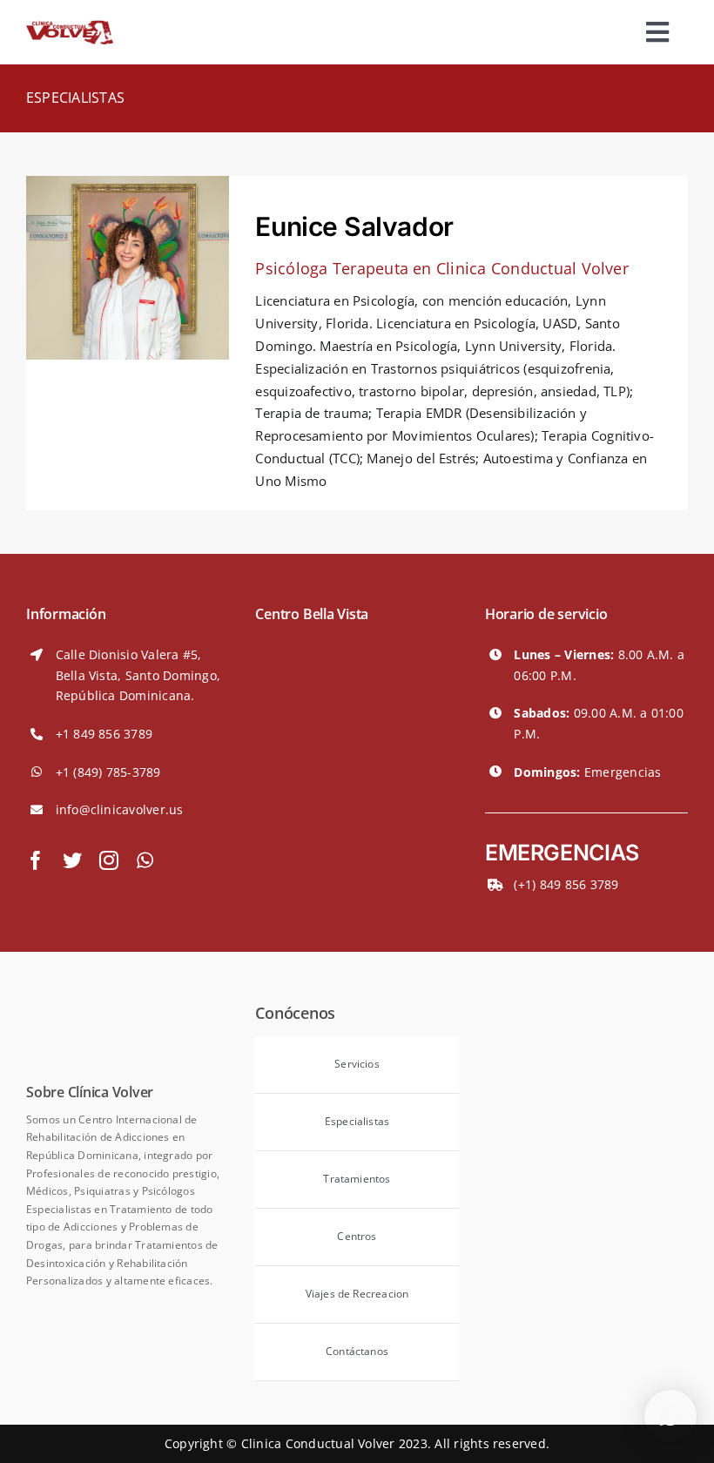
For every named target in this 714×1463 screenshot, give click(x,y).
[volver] (69, 27)
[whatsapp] (145, 860)
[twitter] (72, 860)
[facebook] (35, 860)
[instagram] (108, 860)
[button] (670, 1416)
